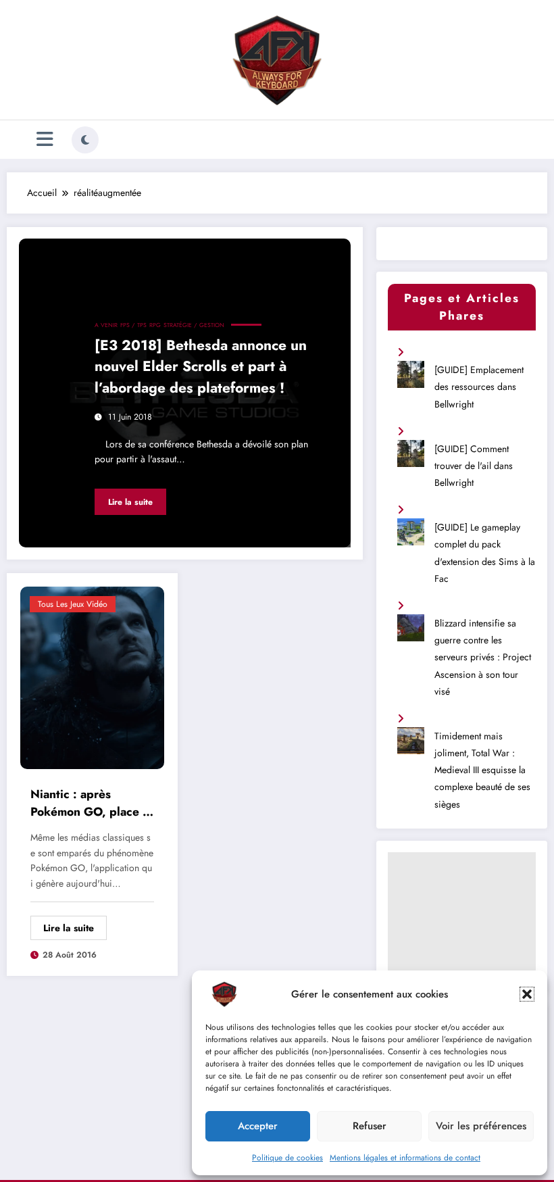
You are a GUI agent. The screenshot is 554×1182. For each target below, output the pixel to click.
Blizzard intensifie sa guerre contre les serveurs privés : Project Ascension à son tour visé (482, 657)
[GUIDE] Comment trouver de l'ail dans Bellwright (473, 465)
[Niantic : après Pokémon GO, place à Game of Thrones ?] (92, 676)
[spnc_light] (85, 139)
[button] (527, 994)
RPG (155, 325)
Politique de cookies (287, 1158)
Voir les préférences (481, 1125)
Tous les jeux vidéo (72, 604)
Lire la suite (130, 502)
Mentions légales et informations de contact (405, 1158)
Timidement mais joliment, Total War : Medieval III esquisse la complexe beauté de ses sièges (482, 770)
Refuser (369, 1125)
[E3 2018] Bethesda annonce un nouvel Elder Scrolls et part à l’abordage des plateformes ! (201, 366)
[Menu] (44, 139)
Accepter (258, 1125)
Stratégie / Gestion (193, 325)
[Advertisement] (461, 919)
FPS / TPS (133, 325)
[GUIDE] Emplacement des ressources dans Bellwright (479, 386)
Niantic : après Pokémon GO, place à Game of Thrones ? (89, 804)
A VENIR (106, 325)
